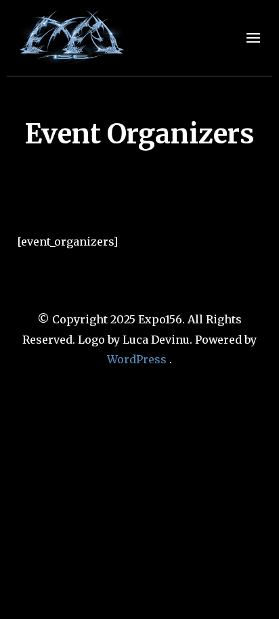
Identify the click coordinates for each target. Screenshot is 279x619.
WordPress (137, 359)
